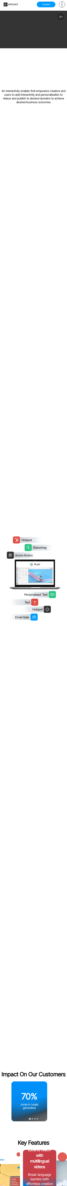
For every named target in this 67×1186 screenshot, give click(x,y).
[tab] (30, 1119)
